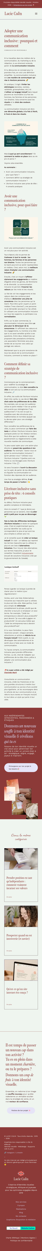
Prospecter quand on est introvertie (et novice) (19, 937)
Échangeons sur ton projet (23, 5)
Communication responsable (15, 50)
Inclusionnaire (27, 553)
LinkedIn (19, 1153)
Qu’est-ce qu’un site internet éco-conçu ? (17, 990)
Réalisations (21, 1209)
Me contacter (21, 1216)
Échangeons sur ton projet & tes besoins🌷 (20, 767)
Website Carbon (27, 1228)
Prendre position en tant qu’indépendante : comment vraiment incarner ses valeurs (19, 883)
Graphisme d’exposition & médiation (21, 1220)
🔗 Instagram (9, 1153)
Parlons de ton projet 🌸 (21, 1110)
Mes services (21, 1202)
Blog (21, 1213)
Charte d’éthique (12, 1238)
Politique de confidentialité (21, 1241)
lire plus (9, 897)
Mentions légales (28, 1238)
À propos (21, 1205)
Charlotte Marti (10, 673)
